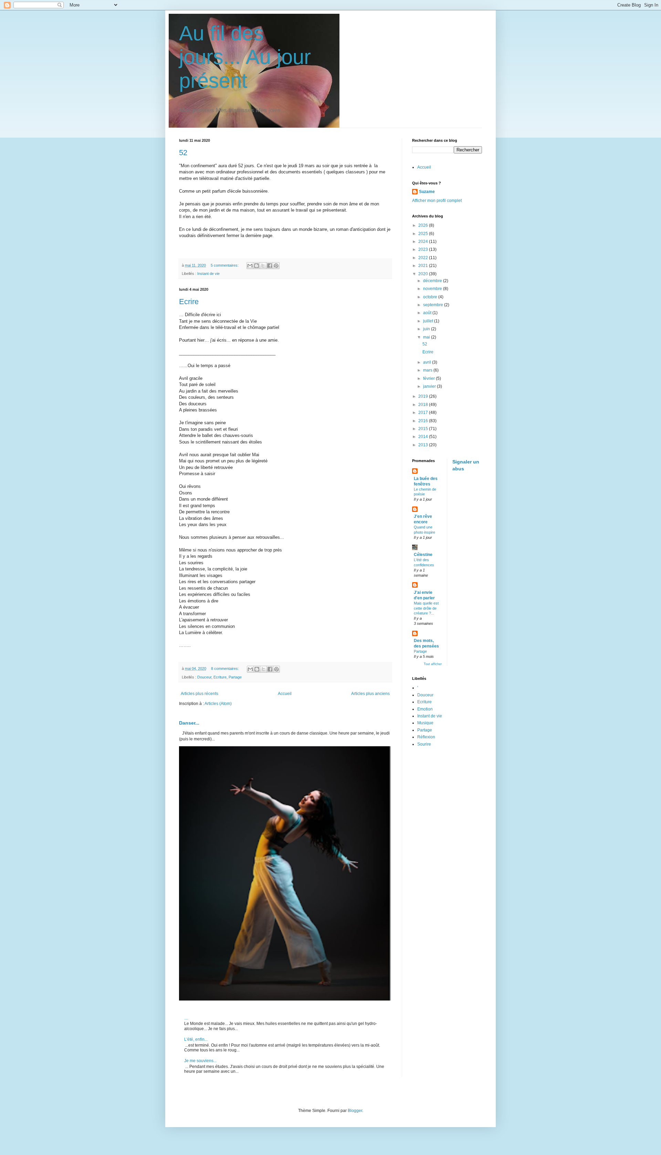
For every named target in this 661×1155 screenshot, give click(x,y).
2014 (423, 436)
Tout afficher (433, 664)
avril (427, 362)
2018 (423, 404)
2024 (423, 241)
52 (183, 152)
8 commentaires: (225, 668)
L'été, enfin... (196, 1039)
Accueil (285, 693)
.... (186, 1018)
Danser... (189, 723)
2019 (423, 396)
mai (427, 337)
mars (428, 370)
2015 (423, 428)
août (427, 312)
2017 (423, 412)
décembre (433, 280)
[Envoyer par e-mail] (249, 265)
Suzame (427, 191)
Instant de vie (208, 273)
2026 (423, 225)
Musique (425, 722)
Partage (235, 677)
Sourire (424, 744)
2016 (423, 420)
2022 (423, 257)
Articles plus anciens (370, 693)
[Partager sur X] (263, 265)
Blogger (355, 1110)
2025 (423, 233)
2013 (423, 444)
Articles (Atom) (218, 703)
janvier (430, 386)
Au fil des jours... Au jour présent (245, 57)
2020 (423, 273)
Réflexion (426, 737)
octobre (430, 297)
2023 (423, 249)
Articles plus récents (199, 693)
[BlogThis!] (256, 265)
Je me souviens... (200, 1060)
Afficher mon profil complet (437, 200)
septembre (433, 304)
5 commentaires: (225, 265)
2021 (423, 265)
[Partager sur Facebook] (269, 265)
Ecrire (189, 301)
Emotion (425, 709)
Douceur (204, 677)
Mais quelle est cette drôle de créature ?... (426, 608)
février (429, 378)
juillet (428, 321)
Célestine (423, 554)
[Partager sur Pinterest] (276, 265)
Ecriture (220, 677)
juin (427, 329)
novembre (433, 288)
